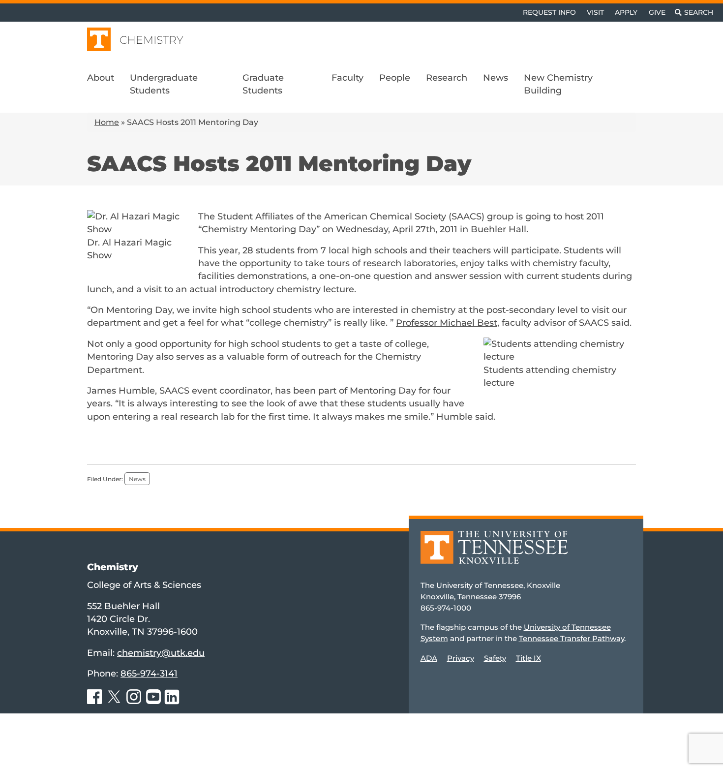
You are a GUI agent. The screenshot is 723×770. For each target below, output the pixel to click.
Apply (626, 12)
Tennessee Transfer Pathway (571, 638)
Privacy (460, 658)
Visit (595, 12)
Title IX (528, 658)
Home (106, 122)
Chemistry (151, 40)
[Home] (494, 554)
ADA (429, 658)
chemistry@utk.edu (161, 652)
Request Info (549, 12)
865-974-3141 (149, 673)
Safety (495, 658)
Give (657, 12)
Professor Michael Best (446, 322)
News (137, 479)
